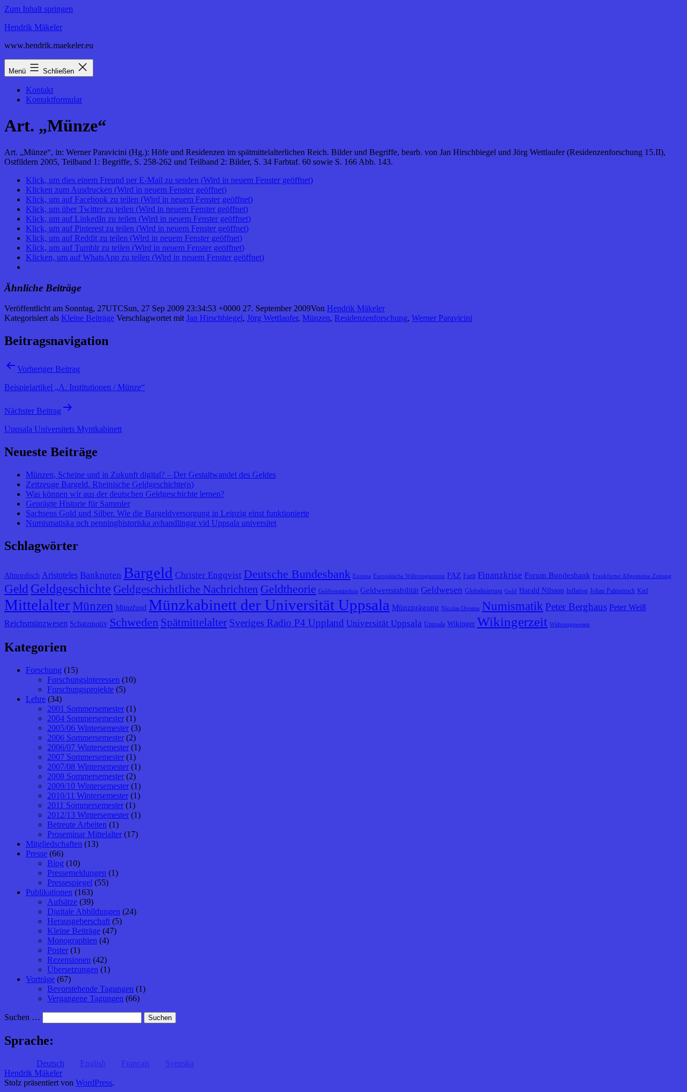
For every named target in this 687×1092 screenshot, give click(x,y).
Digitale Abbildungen (83, 911)
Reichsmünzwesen (36, 623)
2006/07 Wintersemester (88, 747)
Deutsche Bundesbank (297, 574)
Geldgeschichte (71, 589)
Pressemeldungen (76, 872)
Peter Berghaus (576, 606)
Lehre (36, 698)
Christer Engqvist (208, 575)
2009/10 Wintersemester (88, 785)
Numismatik (512, 606)
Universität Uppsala (384, 623)
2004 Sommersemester (85, 718)
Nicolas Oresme (460, 608)
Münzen (316, 318)
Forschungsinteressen (83, 679)
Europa (362, 576)
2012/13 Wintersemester (88, 814)
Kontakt (39, 89)
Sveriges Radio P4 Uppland (286, 622)
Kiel (642, 591)
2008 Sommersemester (85, 776)
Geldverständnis (338, 591)
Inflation (577, 591)
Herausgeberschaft (78, 921)
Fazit (469, 576)
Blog (55, 863)
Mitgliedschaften (54, 843)
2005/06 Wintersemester (88, 727)
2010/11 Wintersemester (87, 795)
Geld (16, 589)
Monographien (72, 940)
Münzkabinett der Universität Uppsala (269, 604)
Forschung (44, 670)
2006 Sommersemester (85, 737)
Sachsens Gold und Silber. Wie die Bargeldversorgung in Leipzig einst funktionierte (167, 513)
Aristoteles (60, 575)
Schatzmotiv (88, 624)
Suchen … (22, 1017)
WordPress (94, 1082)
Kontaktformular (54, 99)
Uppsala (434, 624)
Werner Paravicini (442, 318)
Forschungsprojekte (80, 689)
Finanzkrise (500, 575)
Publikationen (49, 892)
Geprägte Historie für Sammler (78, 503)
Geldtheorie (288, 589)
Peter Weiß (627, 607)
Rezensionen (69, 959)
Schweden (133, 622)
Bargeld (148, 572)
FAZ (454, 575)
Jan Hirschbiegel (214, 318)
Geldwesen (442, 590)
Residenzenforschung (370, 318)
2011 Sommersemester (85, 805)
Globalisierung (483, 591)
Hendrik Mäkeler (33, 27)
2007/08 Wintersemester (88, 766)
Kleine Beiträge (87, 318)
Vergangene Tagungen (85, 998)
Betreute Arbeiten (77, 824)
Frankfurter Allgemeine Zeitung (632, 576)
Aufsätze (62, 901)
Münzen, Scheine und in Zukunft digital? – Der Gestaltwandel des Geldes (151, 474)
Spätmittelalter (193, 622)
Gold (511, 591)
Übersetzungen (72, 969)
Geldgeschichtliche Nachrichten (185, 589)
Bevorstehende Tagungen (90, 988)
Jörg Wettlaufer (272, 318)
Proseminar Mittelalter (84, 834)
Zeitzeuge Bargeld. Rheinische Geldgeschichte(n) (110, 484)
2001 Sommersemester (85, 708)
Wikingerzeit (512, 621)
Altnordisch (22, 575)
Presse (36, 853)
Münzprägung (415, 607)
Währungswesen (570, 624)
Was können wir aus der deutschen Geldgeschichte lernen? (125, 494)
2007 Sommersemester (85, 756)
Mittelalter (37, 604)
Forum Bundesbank (557, 575)
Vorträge (40, 979)
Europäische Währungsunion (409, 576)
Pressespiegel (69, 882)
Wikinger (461, 624)
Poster (57, 950)
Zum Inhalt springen (38, 8)
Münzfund (131, 608)
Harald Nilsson (541, 591)
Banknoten (100, 575)
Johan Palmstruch (612, 591)
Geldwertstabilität (389, 590)
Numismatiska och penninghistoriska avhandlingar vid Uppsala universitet (151, 522)
